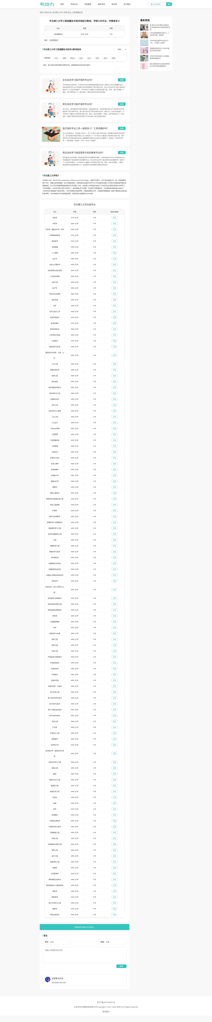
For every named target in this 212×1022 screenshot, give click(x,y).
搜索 (169, 4)
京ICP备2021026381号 (106, 1002)
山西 (80, 58)
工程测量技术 (77, 12)
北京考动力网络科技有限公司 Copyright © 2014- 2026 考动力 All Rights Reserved (106, 1007)
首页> (42, 12)
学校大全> (48, 12)
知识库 (114, 4)
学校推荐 (87, 4)
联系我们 (106, 1011)
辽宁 (56, 58)
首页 (62, 4)
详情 (114, 217)
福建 (64, 58)
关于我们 (127, 4)
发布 (121, 966)
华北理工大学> (58, 12)
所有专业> (68, 12)
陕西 (113, 58)
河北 (89, 58)
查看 (122, 80)
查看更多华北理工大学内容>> (84, 927)
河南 (97, 58)
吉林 (105, 58)
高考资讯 (101, 4)
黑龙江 (72, 58)
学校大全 (74, 4)
